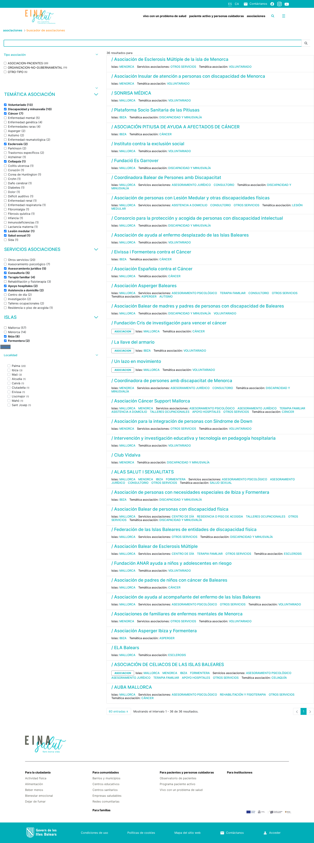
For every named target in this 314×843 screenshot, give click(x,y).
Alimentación (34, 784)
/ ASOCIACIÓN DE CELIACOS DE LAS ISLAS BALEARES (167, 664)
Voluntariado (240, 66)
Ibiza (122, 117)
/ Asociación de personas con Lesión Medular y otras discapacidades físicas (190, 197)
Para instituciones (239, 772)
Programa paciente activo (177, 784)
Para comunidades (105, 772)
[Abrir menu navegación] (283, 16)
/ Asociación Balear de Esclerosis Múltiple (154, 546)
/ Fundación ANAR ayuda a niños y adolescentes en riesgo (171, 563)
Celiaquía (279, 677)
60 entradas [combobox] (120, 712)
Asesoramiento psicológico (194, 293)
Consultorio (224, 185)
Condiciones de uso (94, 832)
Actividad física (35, 778)
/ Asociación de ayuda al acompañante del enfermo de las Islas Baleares (186, 597)
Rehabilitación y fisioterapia (243, 694)
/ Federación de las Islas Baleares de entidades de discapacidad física (184, 529)
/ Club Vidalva (125, 455)
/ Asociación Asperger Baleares (144, 285)
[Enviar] (306, 43)
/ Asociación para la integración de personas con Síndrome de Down (181, 421)
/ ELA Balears (125, 647)
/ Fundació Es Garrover (134, 160)
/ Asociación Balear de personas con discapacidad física (169, 509)
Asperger (148, 296)
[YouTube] (287, 4)
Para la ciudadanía (38, 772)
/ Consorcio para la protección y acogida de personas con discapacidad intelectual (197, 218)
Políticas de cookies (141, 832)
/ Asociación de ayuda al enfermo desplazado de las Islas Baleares (180, 235)
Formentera (176, 479)
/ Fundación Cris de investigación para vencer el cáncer (168, 322)
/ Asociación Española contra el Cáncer (151, 268)
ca (237, 4)
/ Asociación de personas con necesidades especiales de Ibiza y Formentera (190, 492)
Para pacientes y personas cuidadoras (187, 772)
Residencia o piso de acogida (220, 516)
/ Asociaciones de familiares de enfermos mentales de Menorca (177, 613)
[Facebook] (272, 4)
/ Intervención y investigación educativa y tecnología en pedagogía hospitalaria (193, 438)
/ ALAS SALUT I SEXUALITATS (142, 472)
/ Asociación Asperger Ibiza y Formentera (154, 630)
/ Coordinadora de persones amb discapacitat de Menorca (171, 380)
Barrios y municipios (106, 778)
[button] (50, 55)
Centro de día (183, 516)
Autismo (166, 296)
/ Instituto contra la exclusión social (147, 143)
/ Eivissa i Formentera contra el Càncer (151, 251)
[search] (272, 16)
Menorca (126, 66)
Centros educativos (105, 784)
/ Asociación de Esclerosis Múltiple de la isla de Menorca (169, 59)
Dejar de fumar (35, 801)
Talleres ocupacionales (169, 412)
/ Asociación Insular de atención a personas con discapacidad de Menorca (188, 76)
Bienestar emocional (39, 795)
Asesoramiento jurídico (191, 185)
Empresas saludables (106, 795)
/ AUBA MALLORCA (131, 687)
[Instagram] (279, 4)
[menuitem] (165, 16)
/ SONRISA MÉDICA (131, 93)
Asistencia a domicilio (189, 205)
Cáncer (165, 134)
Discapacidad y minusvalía (180, 117)
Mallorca (127, 100)
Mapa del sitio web (187, 832)
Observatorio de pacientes (178, 778)
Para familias (101, 810)
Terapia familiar (232, 293)
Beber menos (34, 790)
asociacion (122, 331)
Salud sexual (221, 482)
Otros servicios (183, 66)
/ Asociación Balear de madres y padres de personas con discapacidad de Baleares (197, 306)
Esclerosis (293, 553)
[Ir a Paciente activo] (47, 17)
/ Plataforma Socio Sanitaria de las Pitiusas (155, 110)
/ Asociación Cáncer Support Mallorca (150, 401)
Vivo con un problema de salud (181, 790)
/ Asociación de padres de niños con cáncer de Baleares (169, 580)
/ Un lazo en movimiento (136, 361)
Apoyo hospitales (206, 412)
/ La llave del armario (132, 342)
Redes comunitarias (105, 801)
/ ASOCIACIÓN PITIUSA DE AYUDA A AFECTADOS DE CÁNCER (175, 126)
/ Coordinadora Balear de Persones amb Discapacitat (166, 177)
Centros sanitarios (105, 790)
